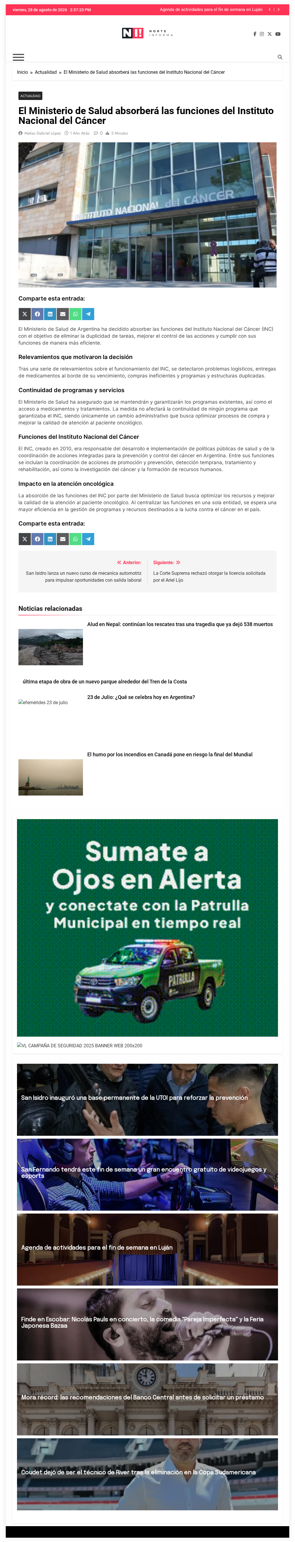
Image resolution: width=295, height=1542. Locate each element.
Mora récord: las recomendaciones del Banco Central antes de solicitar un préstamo (142, 1398)
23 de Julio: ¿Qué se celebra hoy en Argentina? (141, 697)
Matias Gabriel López (42, 133)
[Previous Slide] (270, 9)
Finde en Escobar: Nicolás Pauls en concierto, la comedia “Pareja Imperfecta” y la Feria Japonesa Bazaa (207, 9)
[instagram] (262, 34)
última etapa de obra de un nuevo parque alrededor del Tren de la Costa (105, 682)
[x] (270, 34)
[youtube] (278, 34)
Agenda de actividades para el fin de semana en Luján (97, 1248)
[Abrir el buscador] (280, 57)
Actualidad (30, 95)
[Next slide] (278, 9)
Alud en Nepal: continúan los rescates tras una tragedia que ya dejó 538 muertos (180, 624)
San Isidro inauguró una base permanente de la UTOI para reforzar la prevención (134, 1098)
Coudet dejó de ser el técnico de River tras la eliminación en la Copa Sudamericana (138, 1473)
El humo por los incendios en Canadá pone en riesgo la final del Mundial (170, 754)
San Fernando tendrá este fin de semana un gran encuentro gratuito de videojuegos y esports (143, 1173)
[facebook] (255, 34)
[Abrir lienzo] (18, 57)
